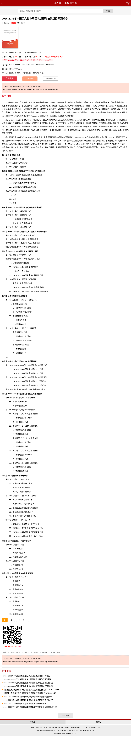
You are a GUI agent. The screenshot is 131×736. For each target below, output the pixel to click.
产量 (31, 267)
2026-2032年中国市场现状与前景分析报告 (24, 704)
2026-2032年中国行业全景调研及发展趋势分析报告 (26, 676)
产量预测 (33, 275)
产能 (23, 263)
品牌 (84, 126)
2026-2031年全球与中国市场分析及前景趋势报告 (30, 707)
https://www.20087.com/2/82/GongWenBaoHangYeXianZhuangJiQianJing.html (30, 89)
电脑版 (98, 722)
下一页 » (22, 620)
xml (76, 733)
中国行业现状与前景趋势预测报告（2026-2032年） (30, 693)
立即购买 (9, 78)
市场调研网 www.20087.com (63, 733)
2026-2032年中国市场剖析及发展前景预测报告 (28, 686)
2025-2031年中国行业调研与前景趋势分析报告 (28, 700)
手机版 (58, 3)
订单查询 (30, 79)
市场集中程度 (21, 483)
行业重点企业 (18, 573)
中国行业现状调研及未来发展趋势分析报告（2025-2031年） (32, 690)
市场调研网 (70, 3)
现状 (5, 144)
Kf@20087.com (15, 69)
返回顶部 (65, 715)
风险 (123, 144)
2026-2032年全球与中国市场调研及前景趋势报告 (27, 697)
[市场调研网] (128, 3)
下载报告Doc (50, 79)
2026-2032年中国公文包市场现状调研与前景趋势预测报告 (49, 137)
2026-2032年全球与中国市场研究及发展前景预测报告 (27, 679)
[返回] (2, 3)
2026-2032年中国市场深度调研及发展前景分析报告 (28, 683)
